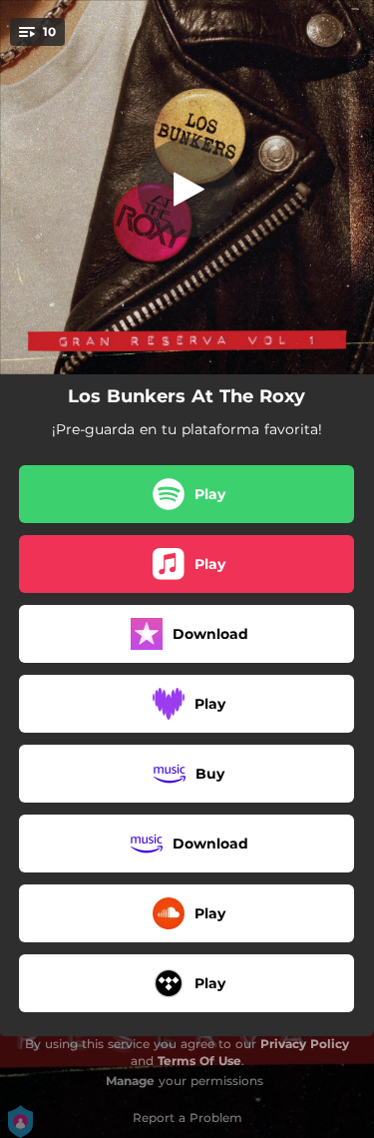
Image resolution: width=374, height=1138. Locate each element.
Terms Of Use (199, 1060)
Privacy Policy (304, 1043)
